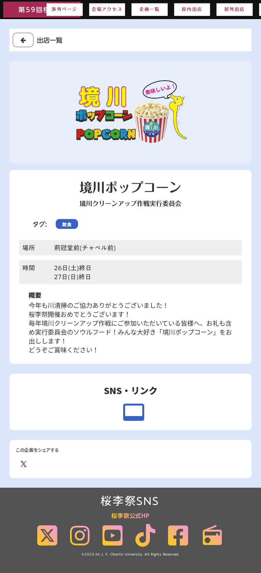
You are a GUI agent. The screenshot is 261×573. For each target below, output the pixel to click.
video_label (133, 412)
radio (212, 535)
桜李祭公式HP (130, 516)
